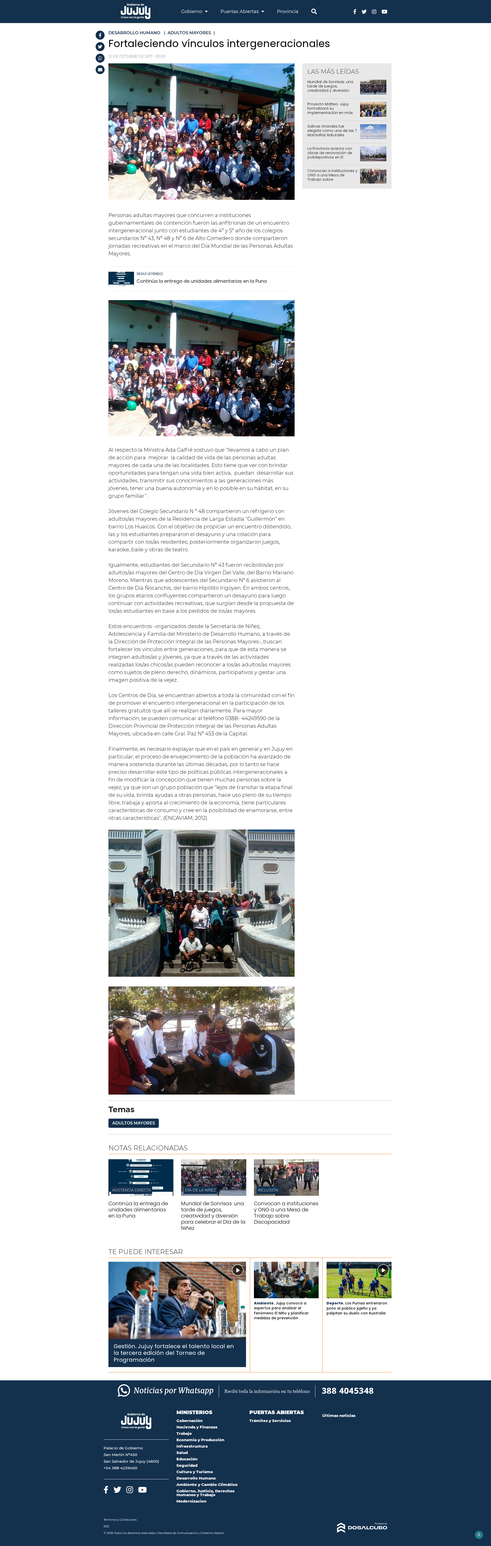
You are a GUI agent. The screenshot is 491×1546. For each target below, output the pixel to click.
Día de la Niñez (200, 1190)
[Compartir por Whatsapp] (100, 58)
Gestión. (125, 1346)
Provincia (287, 11)
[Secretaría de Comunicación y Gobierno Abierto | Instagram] (374, 11)
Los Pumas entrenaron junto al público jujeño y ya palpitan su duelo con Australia (357, 1308)
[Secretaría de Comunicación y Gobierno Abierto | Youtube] (384, 11)
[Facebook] (100, 35)
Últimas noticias (338, 1415)
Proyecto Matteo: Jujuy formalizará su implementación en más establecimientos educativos (330, 112)
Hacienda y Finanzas (196, 1427)
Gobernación (189, 1420)
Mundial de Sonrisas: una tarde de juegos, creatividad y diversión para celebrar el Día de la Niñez (330, 90)
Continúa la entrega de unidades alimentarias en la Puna (202, 281)
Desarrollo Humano (196, 1478)
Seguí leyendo (150, 273)
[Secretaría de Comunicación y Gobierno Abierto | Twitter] (364, 11)
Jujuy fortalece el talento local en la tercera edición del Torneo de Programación (174, 1353)
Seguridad (186, 1465)
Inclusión (268, 1190)
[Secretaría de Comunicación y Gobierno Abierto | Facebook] (354, 11)
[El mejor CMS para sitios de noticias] (354, 1528)
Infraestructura (192, 1446)
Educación (186, 1459)
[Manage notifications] (479, 1535)
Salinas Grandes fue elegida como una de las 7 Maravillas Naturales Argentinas (332, 133)
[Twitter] (100, 46)
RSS (106, 1526)
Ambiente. (264, 1303)
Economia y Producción (200, 1439)
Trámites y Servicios (270, 1420)
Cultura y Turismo (194, 1471)
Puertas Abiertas (240, 11)
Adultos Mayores (133, 1123)
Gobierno (192, 11)
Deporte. (335, 1303)
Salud (182, 1452)
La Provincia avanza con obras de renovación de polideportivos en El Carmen (329, 155)
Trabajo (184, 1433)
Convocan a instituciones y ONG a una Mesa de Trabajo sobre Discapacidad (332, 177)
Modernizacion (191, 1501)
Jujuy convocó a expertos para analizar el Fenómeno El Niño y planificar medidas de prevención (281, 1311)
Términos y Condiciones (120, 1519)
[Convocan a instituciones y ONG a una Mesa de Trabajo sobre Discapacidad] (286, 1194)
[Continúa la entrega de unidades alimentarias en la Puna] (121, 281)
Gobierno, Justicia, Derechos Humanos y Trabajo (205, 1492)
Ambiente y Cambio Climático (207, 1484)
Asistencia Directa (131, 1190)
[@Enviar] (100, 69)
